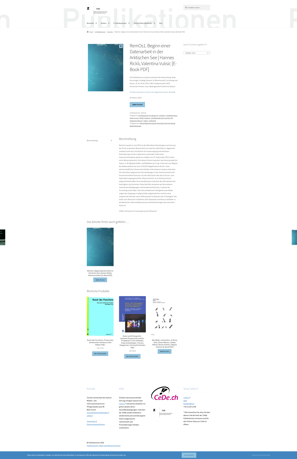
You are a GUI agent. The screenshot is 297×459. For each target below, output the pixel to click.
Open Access (137, 104)
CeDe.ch (122, 403)
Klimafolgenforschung (148, 123)
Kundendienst (188, 403)
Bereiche (90, 23)
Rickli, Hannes (145, 118)
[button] (121, 46)
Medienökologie (135, 126)
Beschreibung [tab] (92, 140)
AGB (185, 400)
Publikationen (92, 445)
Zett (161, 23)
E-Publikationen (120, 23)
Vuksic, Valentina (149, 121)
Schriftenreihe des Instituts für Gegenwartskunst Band (151, 92)
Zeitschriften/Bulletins (143, 23)
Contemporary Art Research (148, 116)
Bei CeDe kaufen (100, 354)
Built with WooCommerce (110, 445)
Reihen (103, 23)
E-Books (110, 32)
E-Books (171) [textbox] (196, 53)
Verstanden (189, 455)
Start (91, 32)
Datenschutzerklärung (96, 424)
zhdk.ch (90, 415)
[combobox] (196, 52)
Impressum (91, 421)
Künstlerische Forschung (166, 123)
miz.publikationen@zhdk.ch (98, 412)
